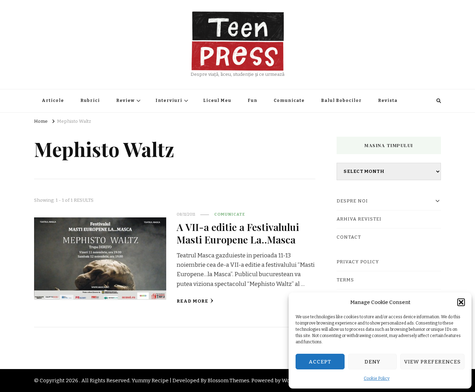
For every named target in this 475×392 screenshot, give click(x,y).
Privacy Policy (358, 262)
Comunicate (289, 100)
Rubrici (90, 100)
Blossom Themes (228, 380)
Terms (345, 280)
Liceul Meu (217, 100)
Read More (192, 301)
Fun (252, 100)
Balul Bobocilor (341, 100)
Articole (53, 100)
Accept (320, 362)
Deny (372, 362)
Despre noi (352, 201)
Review (125, 100)
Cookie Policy (376, 378)
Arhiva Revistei (359, 219)
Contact (349, 237)
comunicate (229, 214)
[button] (461, 302)
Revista (387, 100)
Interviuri (168, 100)
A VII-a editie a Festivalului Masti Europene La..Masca (238, 233)
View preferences (432, 362)
